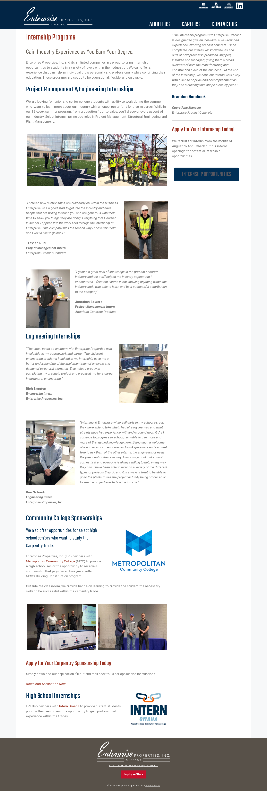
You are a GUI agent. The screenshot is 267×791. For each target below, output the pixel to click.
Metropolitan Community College (50, 561)
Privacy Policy (152, 785)
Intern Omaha (69, 706)
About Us (159, 24)
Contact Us (224, 24)
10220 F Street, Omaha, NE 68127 (126, 765)
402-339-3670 (150, 765)
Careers (191, 24)
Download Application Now (46, 684)
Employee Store (133, 774)
